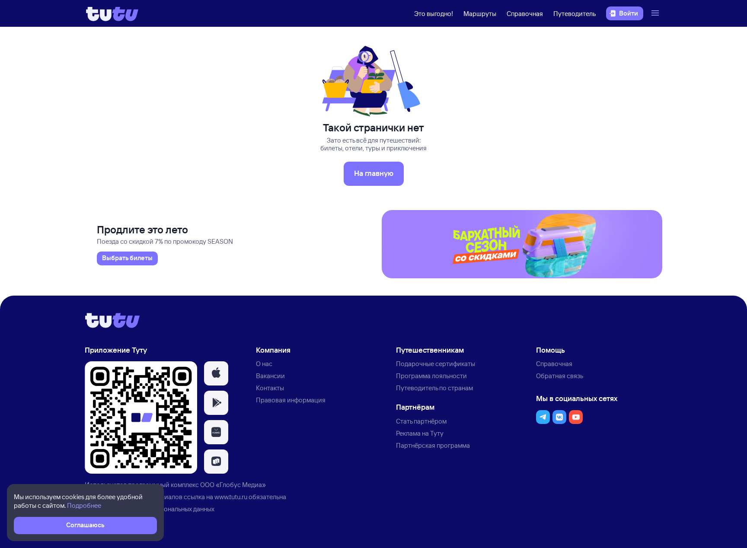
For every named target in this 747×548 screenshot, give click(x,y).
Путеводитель (574, 14)
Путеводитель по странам (434, 388)
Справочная (525, 14)
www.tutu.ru (230, 497)
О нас (264, 364)
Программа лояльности (431, 376)
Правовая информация (291, 400)
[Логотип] (112, 13)
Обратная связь (559, 376)
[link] (127, 258)
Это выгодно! (433, 14)
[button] (216, 373)
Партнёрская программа (433, 445)
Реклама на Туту (420, 433)
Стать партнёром (421, 421)
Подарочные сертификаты (435, 364)
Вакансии (270, 376)
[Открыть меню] (656, 13)
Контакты (270, 388)
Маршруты (479, 14)
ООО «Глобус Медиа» (233, 485)
